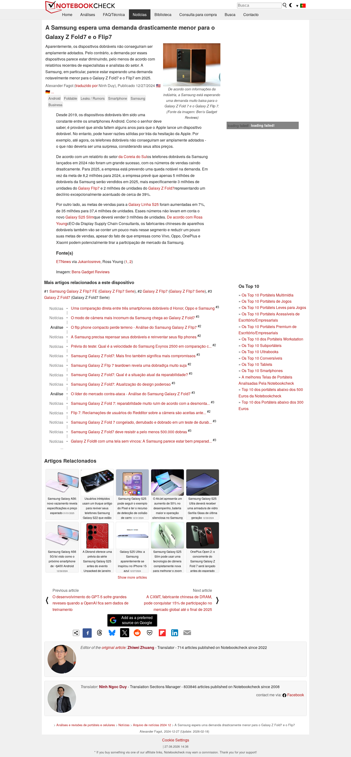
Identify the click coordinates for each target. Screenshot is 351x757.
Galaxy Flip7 (89, 188)
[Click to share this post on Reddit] (137, 632)
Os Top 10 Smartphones (262, 370)
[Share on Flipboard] (162, 632)
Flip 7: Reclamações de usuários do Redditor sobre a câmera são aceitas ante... (138, 413)
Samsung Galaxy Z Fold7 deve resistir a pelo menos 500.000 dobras (129, 431)
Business (55, 104)
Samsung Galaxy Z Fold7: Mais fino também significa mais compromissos (133, 355)
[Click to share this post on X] (124, 632)
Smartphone (117, 98)
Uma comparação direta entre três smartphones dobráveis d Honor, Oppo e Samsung (143, 308)
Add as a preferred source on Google (137, 620)
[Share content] (76, 633)
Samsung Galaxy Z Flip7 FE (73, 291)
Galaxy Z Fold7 (161, 188)
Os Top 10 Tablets (257, 364)
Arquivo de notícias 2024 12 (152, 725)
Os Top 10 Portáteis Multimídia (267, 295)
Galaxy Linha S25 (143, 204)
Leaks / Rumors (93, 98)
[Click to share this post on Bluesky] (112, 632)
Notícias (140, 14)
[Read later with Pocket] (149, 632)
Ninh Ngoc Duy (113, 686)
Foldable (70, 98)
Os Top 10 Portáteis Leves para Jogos (274, 307)
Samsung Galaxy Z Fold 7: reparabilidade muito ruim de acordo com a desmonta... (140, 403)
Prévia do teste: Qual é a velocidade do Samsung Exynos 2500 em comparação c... (141, 346)
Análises (87, 14)
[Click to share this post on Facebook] (87, 632)
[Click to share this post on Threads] (99, 632)
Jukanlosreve (89, 261)
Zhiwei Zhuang (141, 647)
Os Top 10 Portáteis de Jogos (267, 301)
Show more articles (132, 577)
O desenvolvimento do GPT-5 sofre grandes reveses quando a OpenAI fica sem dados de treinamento (90, 603)
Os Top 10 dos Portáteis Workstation (272, 339)
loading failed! (238, 125)
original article (114, 647)
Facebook (295, 694)
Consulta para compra (198, 14)
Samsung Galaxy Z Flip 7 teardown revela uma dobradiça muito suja (129, 365)
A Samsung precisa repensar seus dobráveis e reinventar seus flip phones (134, 337)
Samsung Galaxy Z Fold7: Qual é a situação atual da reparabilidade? (129, 375)
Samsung (138, 98)
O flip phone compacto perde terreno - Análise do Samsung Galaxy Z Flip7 (134, 327)
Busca (230, 14)
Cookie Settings (175, 740)
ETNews (63, 261)
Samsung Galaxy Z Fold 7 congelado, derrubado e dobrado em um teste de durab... (141, 422)
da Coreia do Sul (132, 156)
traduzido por (86, 85)
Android (54, 98)
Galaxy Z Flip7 (155, 291)
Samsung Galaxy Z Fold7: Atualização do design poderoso (121, 384)
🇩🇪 (47, 91)
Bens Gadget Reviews (91, 271)
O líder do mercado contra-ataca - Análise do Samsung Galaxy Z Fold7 (131, 393)
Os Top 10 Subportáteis (262, 345)
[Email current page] (187, 632)
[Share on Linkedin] (174, 632)
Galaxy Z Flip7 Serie (117, 291)
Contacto (251, 14)
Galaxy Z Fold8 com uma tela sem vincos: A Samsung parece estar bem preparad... (141, 441)
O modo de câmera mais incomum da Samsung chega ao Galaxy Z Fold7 (133, 317)
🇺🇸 (158, 85)
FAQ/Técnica (114, 14)
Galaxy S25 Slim (79, 217)
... (52, 91)
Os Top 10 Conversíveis (262, 358)
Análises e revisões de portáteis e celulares (85, 725)
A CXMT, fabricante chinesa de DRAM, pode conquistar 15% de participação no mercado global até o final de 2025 (178, 603)
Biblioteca (162, 14)
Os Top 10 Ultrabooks (260, 351)
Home (67, 14)
